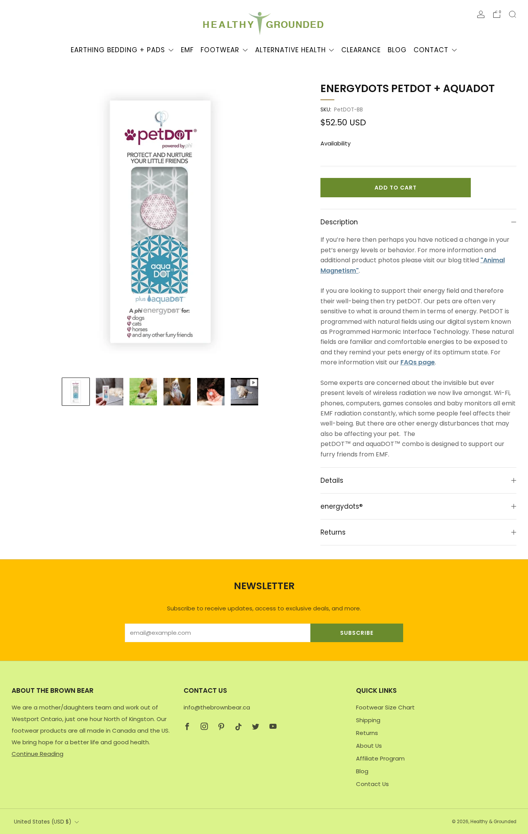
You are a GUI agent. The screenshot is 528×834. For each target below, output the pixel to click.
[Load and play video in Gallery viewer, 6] (244, 392)
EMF (187, 50)
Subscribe (356, 633)
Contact (431, 50)
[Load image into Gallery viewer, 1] (76, 392)
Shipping (368, 720)
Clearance (361, 50)
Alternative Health (290, 50)
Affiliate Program (380, 758)
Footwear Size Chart (385, 707)
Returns (367, 733)
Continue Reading (37, 754)
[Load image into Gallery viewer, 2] (109, 392)
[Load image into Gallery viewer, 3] (143, 392)
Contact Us (372, 784)
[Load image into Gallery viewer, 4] (177, 392)
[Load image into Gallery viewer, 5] (211, 392)
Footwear (220, 50)
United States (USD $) (42, 821)
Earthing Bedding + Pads (118, 50)
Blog (397, 50)
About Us (369, 746)
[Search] (512, 14)
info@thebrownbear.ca (217, 707)
